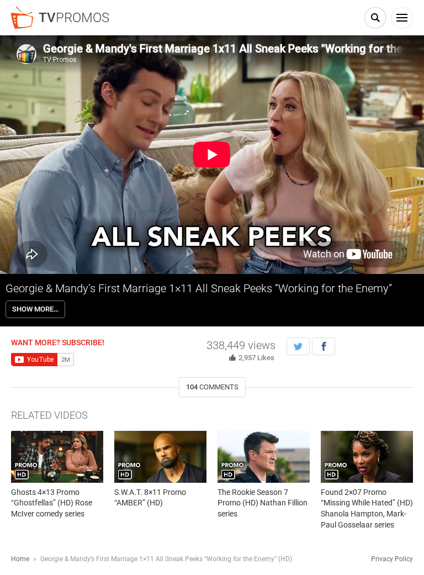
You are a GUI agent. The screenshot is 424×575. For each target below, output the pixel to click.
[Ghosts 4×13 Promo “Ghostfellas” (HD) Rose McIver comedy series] (57, 457)
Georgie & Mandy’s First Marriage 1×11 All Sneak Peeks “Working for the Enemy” (199, 288)
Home (20, 559)
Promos (74, 17)
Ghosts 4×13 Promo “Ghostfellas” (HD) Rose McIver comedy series (51, 503)
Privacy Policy (392, 559)
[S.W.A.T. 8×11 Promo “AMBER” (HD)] (160, 457)
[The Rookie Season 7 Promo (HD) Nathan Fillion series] (264, 457)
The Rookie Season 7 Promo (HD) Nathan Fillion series (263, 503)
